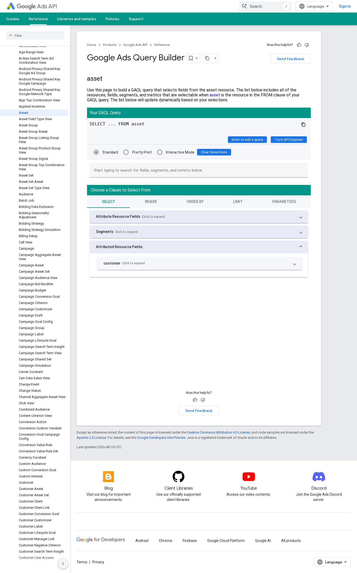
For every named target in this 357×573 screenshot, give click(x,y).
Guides (12, 18)
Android (141, 541)
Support (136, 18)
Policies (112, 18)
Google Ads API (135, 45)
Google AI (263, 541)
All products (291, 541)
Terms (82, 562)
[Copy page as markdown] (207, 58)
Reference (38, 18)
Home (91, 45)
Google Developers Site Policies (161, 438)
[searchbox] (35, 35)
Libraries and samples (76, 18)
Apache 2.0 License (91, 438)
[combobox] (265, 6)
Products (110, 45)
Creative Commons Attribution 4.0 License (218, 432)
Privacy (98, 562)
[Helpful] (299, 45)
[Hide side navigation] (63, 563)
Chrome (165, 541)
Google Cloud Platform (226, 541)
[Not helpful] (307, 45)
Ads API (47, 6)
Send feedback (290, 58)
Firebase (190, 541)
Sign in (345, 6)
